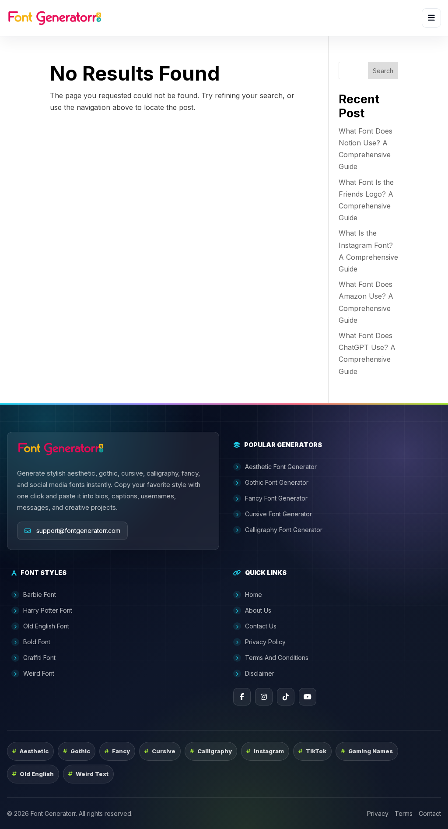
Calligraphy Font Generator (283, 529)
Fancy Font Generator (276, 498)
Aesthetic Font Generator (281, 466)
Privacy (377, 813)
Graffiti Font (39, 657)
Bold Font (36, 642)
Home (253, 594)
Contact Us (260, 626)
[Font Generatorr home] (54, 18)
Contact (430, 813)
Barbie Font (39, 594)
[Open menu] (431, 18)
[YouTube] (307, 697)
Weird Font (38, 673)
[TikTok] (285, 697)
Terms (404, 813)
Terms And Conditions (276, 657)
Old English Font (46, 626)
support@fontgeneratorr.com (78, 530)
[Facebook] (242, 697)
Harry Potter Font (47, 610)
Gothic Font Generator (276, 482)
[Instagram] (264, 697)
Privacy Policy (265, 642)
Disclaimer (259, 673)
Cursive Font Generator (278, 514)
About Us (258, 610)
